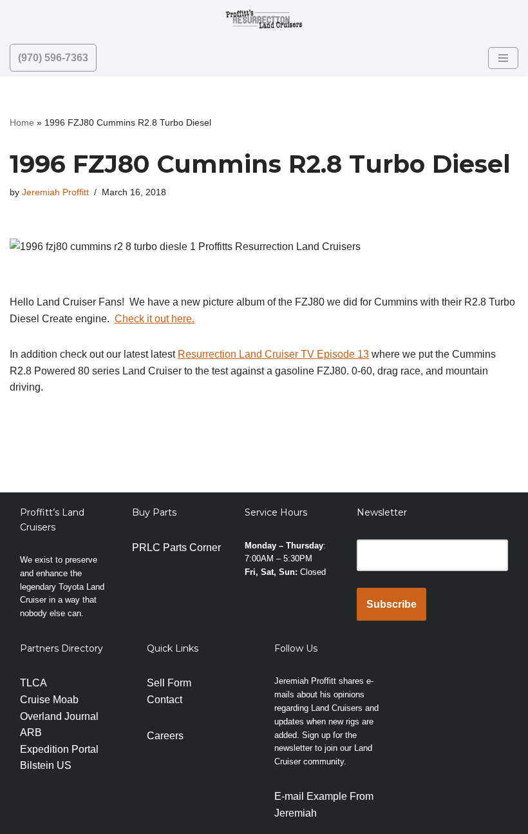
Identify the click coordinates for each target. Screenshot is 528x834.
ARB (31, 732)
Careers (165, 735)
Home (22, 122)
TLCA (33, 682)
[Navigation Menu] (503, 58)
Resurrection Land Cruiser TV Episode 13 (273, 354)
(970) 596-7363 (53, 57)
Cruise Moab (49, 699)
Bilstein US (45, 765)
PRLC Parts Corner (176, 547)
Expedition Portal (59, 749)
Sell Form (169, 682)
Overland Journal (59, 716)
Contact (164, 699)
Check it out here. (154, 318)
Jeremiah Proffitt (55, 192)
